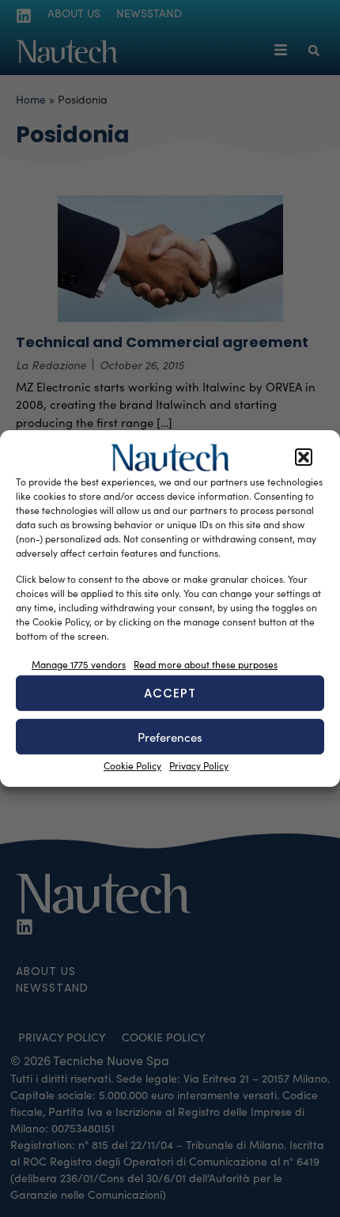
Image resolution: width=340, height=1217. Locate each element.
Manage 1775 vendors (79, 664)
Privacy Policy (199, 765)
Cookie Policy (132, 765)
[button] (304, 458)
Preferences (170, 737)
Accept (170, 693)
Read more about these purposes (206, 664)
